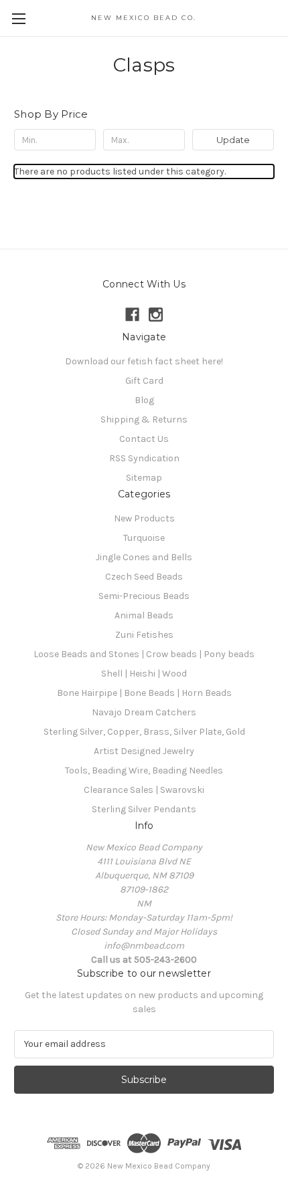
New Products (144, 518)
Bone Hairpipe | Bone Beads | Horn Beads (144, 693)
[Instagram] (156, 315)
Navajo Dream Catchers (144, 712)
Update (233, 139)
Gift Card (144, 380)
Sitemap (144, 477)
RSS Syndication (144, 458)
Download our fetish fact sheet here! (144, 361)
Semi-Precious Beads (144, 596)
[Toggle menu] (18, 18)
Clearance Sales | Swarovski (144, 790)
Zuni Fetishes (144, 634)
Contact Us (144, 439)
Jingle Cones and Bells (144, 557)
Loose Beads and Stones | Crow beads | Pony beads (144, 654)
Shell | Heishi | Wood (144, 673)
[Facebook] (132, 315)
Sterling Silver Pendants (144, 809)
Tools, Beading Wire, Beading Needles (144, 770)
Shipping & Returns (144, 419)
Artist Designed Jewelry (144, 751)
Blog (144, 400)
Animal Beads (144, 615)
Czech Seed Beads (144, 576)
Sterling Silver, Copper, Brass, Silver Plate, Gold (144, 731)
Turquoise (144, 538)
